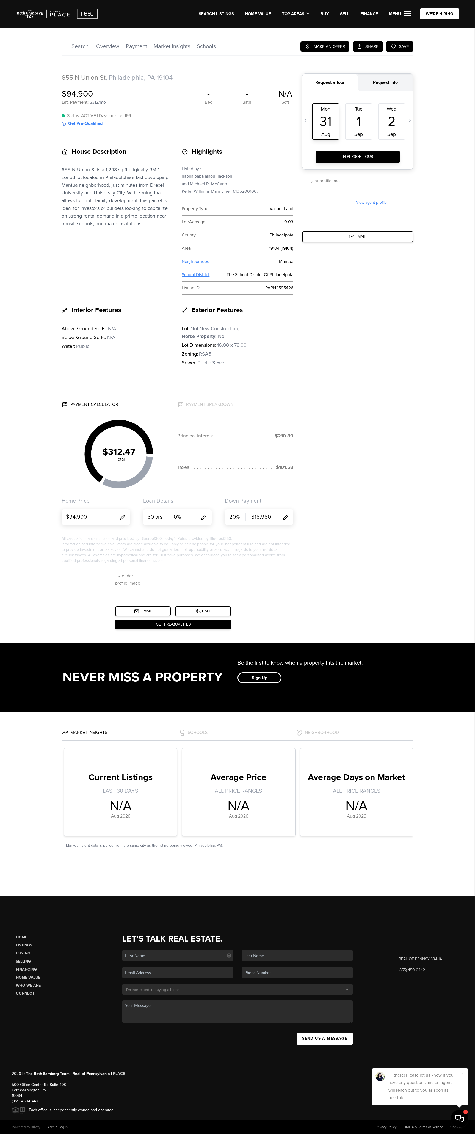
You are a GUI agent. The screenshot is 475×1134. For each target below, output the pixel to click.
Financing (26, 969)
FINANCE (369, 13)
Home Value (258, 13)
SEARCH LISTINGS (216, 13)
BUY (325, 13)
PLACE (119, 1073)
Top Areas (293, 13)
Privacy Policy (385, 1127)
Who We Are (28, 985)
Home (21, 937)
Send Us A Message (324, 1038)
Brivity (35, 1127)
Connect (25, 993)
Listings (24, 945)
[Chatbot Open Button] (459, 1118)
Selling (23, 961)
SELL (344, 13)
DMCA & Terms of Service (423, 1127)
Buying (23, 953)
